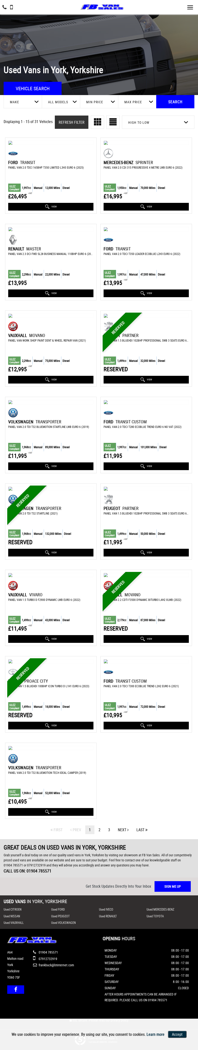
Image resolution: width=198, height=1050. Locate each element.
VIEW (54, 206)
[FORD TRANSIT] (50, 143)
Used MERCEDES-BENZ (160, 909)
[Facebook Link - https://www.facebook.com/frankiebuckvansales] (15, 989)
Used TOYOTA (155, 916)
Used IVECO (106, 909)
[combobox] (23, 101)
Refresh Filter (72, 122)
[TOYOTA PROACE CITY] (50, 661)
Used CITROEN (12, 909)
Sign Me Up (172, 886)
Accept (177, 1034)
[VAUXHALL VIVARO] (50, 575)
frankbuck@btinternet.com (56, 965)
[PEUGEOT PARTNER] (146, 316)
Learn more (155, 1034)
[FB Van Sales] (102, 5)
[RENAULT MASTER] (50, 229)
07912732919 (36, 865)
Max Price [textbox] (133, 102)
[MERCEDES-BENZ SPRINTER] (146, 143)
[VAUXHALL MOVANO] (50, 316)
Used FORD (58, 909)
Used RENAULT (108, 916)
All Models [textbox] (58, 102)
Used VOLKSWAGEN (63, 922)
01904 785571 (13, 865)
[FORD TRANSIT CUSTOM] (146, 402)
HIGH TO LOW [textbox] (138, 122)
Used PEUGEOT (60, 916)
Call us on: (27, 871)
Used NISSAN (12, 916)
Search (175, 101)
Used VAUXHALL (14, 922)
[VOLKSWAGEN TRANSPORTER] (50, 402)
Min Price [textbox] (94, 102)
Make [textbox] (14, 102)
